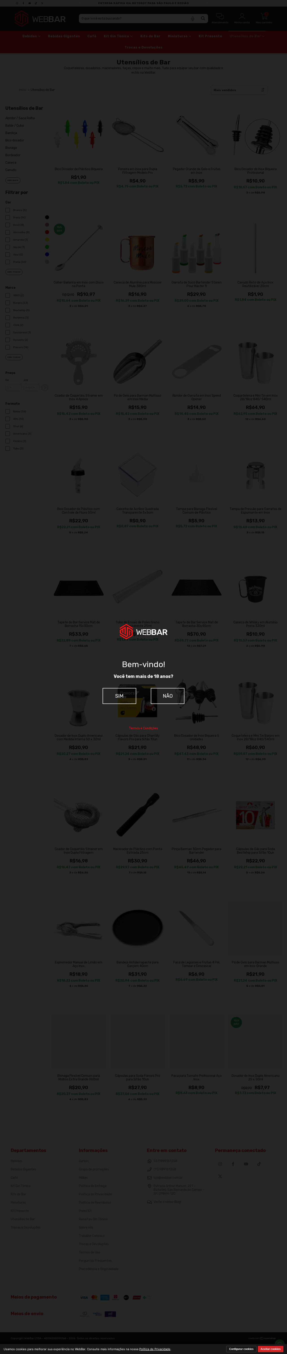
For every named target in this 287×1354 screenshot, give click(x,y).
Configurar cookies (241, 1349)
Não (168, 696)
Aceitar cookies (271, 1349)
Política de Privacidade (154, 1349)
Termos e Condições (143, 728)
